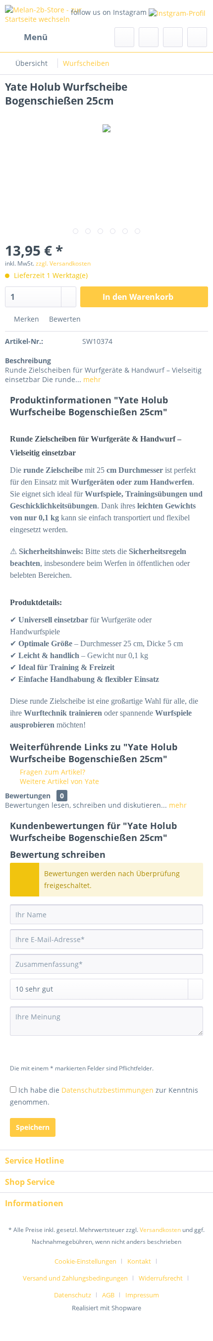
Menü (36, 37)
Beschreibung (28, 360)
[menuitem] (26, 37)
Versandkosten (160, 1230)
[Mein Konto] (173, 37)
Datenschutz (72, 1294)
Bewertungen (28, 795)
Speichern (33, 1127)
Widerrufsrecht (161, 1278)
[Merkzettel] (149, 37)
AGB (108, 1294)
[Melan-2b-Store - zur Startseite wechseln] (55, 13)
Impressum (142, 1294)
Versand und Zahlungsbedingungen (75, 1278)
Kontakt (139, 1261)
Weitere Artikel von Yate (58, 781)
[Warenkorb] (197, 37)
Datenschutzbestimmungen (107, 1090)
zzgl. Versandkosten (63, 263)
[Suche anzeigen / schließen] (124, 37)
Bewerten (64, 319)
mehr (91, 379)
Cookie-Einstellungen (85, 1261)
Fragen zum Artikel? (51, 772)
